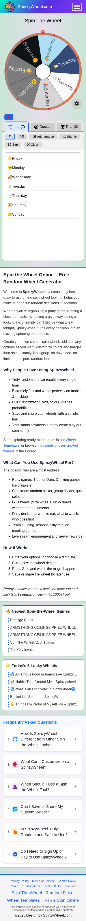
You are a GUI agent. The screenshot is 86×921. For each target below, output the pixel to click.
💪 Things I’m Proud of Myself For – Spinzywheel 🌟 (45, 704)
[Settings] (77, 103)
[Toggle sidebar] (8, 117)
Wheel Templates (23, 900)
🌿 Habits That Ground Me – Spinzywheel (43, 682)
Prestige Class (21, 620)
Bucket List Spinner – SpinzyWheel (37, 697)
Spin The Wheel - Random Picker (43, 892)
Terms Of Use (52, 886)
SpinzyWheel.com (35, 6)
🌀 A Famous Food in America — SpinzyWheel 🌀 (45, 674)
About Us (16, 886)
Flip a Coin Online (62, 900)
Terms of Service (43, 881)
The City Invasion (23, 650)
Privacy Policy (19, 881)
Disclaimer (33, 886)
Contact (70, 886)
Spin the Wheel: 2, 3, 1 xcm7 (32, 642)
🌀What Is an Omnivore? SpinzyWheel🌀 (42, 689)
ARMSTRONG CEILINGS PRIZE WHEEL (43, 627)
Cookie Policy (67, 881)
